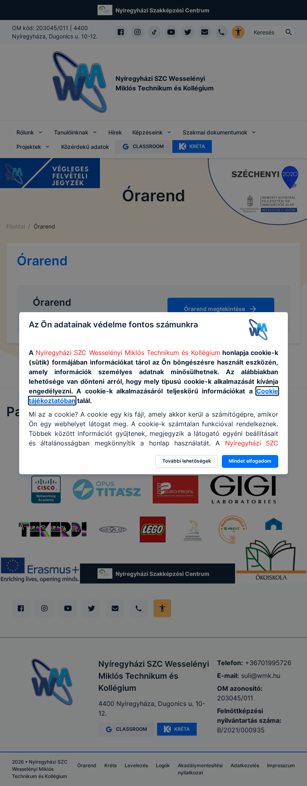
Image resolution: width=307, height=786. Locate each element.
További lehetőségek (186, 461)
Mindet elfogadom (250, 461)
